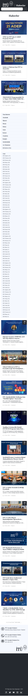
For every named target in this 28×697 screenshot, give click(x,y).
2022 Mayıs (6, 269)
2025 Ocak (6, 198)
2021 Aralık (6, 280)
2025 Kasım (6, 175)
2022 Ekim (6, 258)
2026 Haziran (6, 160)
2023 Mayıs (6, 242)
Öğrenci (5, 120)
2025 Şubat (6, 196)
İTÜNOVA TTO (7, 148)
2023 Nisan (6, 245)
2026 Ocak (6, 171)
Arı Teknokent (6, 145)
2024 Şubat (6, 222)
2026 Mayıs (6, 162)
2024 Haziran (6, 213)
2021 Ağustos (6, 289)
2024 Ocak (6, 225)
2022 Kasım (6, 256)
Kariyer (5, 132)
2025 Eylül (6, 180)
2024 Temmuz (7, 211)
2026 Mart (6, 167)
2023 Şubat (6, 249)
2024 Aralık (6, 200)
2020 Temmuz (6, 312)
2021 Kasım (6, 283)
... (20, 622)
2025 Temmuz (7, 184)
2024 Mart (6, 220)
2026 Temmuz (7, 158)
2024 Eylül (6, 207)
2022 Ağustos (6, 263)
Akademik (5, 117)
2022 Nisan (6, 272)
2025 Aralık (6, 173)
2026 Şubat (6, 169)
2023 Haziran (6, 240)
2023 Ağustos (6, 236)
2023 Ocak (6, 251)
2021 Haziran (6, 294)
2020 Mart (6, 316)
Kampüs (5, 139)
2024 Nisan (6, 218)
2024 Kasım (6, 202)
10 (18, 622)
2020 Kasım (6, 309)
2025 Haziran (6, 187)
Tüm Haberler (6, 114)
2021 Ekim (6, 285)
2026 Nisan (6, 164)
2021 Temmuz (7, 292)
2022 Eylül (6, 260)
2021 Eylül (6, 287)
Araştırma (5, 136)
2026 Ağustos (6, 155)
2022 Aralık (6, 254)
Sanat (4, 129)
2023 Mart (6, 247)
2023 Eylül (6, 234)
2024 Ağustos (6, 209)
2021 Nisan (6, 298)
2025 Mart (6, 193)
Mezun (4, 123)
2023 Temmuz (7, 238)
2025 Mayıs (6, 189)
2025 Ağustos (6, 182)
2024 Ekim (6, 205)
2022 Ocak (6, 278)
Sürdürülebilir (6, 142)
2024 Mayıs (6, 216)
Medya (4, 126)
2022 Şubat (6, 276)
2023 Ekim (6, 231)
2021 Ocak (6, 305)
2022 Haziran (6, 267)
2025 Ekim (6, 178)
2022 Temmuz (6, 265)
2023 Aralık (6, 227)
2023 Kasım (6, 229)
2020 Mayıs (6, 314)
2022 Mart (6, 274)
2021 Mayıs (6, 296)
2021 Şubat (6, 303)
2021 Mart (6, 301)
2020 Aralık (6, 307)
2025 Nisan (6, 191)
